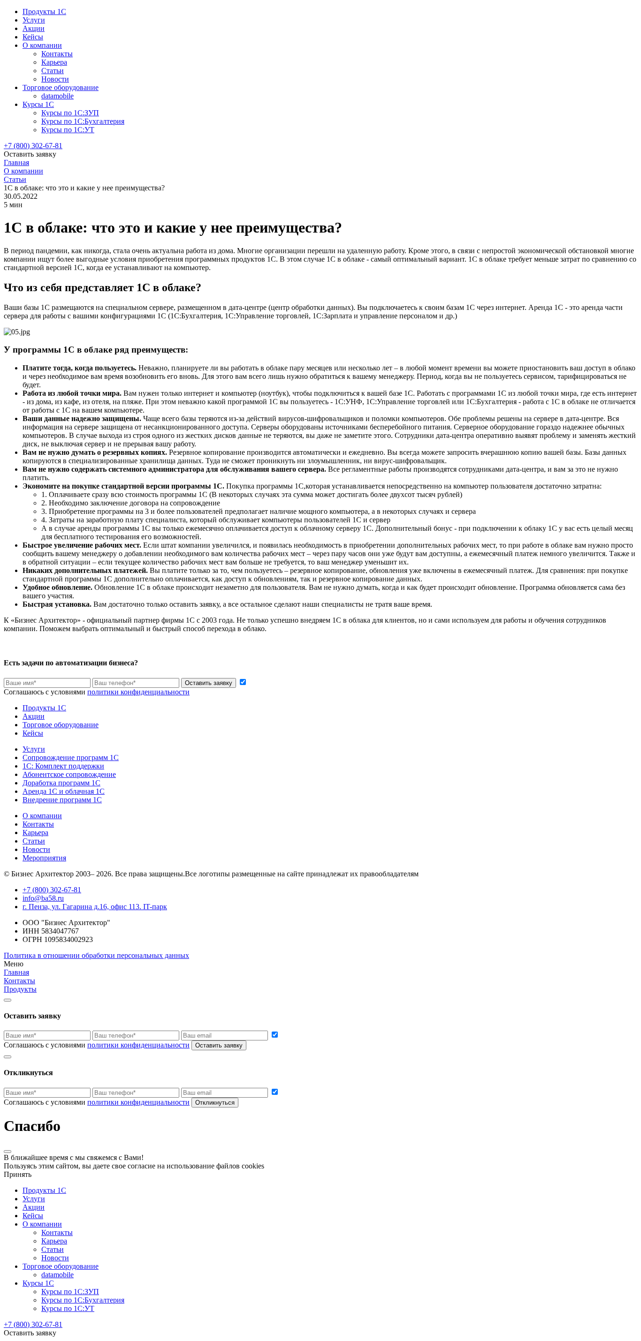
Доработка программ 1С (61, 783)
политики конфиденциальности (138, 692)
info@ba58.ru (43, 898)
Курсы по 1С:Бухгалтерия (82, 121)
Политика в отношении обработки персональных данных (96, 955)
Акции (34, 28)
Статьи (52, 71)
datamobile (57, 96)
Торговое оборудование (61, 87)
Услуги (34, 20)
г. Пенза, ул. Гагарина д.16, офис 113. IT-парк (95, 907)
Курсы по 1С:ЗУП (70, 113)
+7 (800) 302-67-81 (33, 146)
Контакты (57, 54)
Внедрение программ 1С (62, 800)
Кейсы (33, 37)
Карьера (54, 62)
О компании (42, 45)
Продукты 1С (44, 11)
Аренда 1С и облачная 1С (64, 791)
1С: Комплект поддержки (63, 766)
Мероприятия (44, 858)
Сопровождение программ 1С (71, 757)
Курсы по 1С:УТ (67, 130)
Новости (55, 79)
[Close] (7, 1000)
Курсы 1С (38, 104)
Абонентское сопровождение (69, 774)
